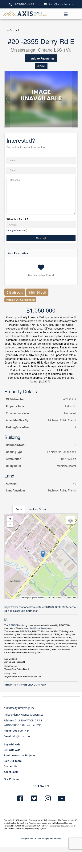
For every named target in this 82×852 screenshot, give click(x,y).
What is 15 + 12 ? (17, 219)
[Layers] (70, 520)
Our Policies (11, 779)
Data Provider (10, 666)
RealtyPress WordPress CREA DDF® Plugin (25, 684)
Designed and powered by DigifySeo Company (41, 839)
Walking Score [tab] (37, 509)
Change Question (15, 230)
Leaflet (23, 597)
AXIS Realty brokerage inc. (19, 708)
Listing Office (10, 673)
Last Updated (10, 658)
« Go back (13, 30)
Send (39, 238)
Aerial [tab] (18, 509)
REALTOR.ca (15, 625)
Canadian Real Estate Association (35, 628)
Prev (7, 99)
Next (75, 99)
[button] (65, 13)
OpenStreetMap (38, 597)
